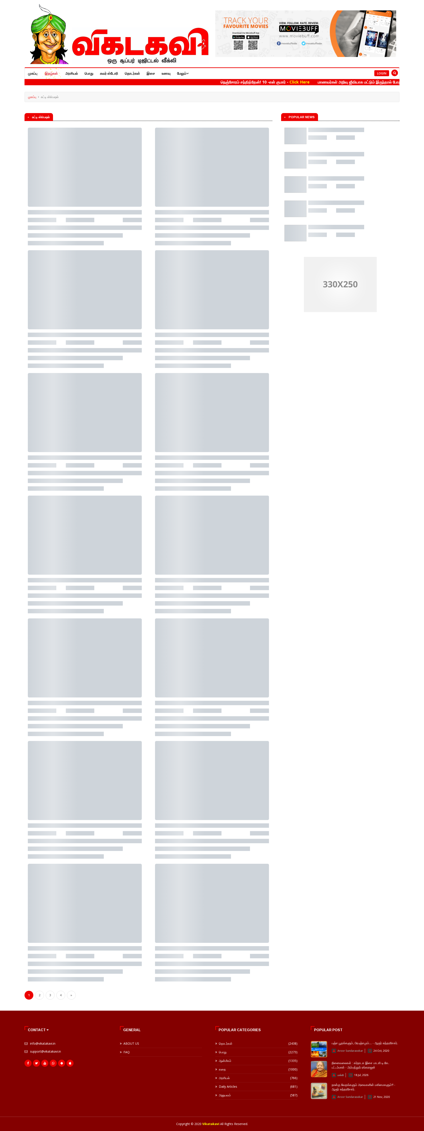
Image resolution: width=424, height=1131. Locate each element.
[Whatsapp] (53, 1063)
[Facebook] (28, 1063)
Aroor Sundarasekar (350, 1051)
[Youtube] (44, 1063)
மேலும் (181, 73)
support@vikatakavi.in (45, 1051)
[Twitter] (36, 1063)
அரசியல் (71, 73)
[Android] (61, 1063)
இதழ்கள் (51, 73)
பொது (89, 73)
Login (381, 73)
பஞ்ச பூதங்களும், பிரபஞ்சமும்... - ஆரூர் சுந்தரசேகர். (365, 1043)
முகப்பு (32, 73)
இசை (151, 73)
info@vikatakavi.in (42, 1043)
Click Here (263, 82)
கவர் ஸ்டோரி (109, 73)
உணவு (166, 73)
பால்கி (340, 1075)
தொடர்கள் (132, 73)
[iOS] (70, 1063)
